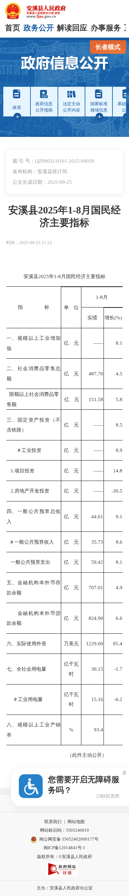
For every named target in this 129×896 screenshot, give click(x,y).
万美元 (71, 643)
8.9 (119, 450)
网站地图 (76, 821)
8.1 (119, 343)
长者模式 (107, 47)
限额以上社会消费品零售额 (33, 399)
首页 (12, 28)
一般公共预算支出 (28, 562)
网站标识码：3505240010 (64, 830)
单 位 (71, 307)
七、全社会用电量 (26, 669)
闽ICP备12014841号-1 (64, 847)
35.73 (97, 542)
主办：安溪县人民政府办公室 (65, 887)
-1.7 (118, 669)
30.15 (97, 669)
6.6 (119, 618)
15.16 (97, 699)
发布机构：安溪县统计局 (40, 171)
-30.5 (116, 491)
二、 (12, 368)
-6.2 (118, 699)
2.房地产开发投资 (28, 491)
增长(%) (113, 317)
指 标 (33, 307)
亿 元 (71, 343)
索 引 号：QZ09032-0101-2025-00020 (53, 161)
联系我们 (53, 821)
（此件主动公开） (64, 755)
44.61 (97, 516)
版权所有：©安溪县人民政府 (64, 856)
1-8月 (102, 297)
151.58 (96, 399)
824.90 (96, 618)
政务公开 (38, 28)
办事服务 (106, 28)
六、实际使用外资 (26, 643)
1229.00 (94, 643)
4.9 (119, 587)
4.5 (119, 373)
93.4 (98, 729)
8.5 (119, 425)
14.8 (117, 470)
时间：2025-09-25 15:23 (29, 242)
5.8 (119, 399)
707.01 (96, 587)
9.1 (119, 516)
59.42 (97, 562)
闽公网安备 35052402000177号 (69, 839)
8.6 (119, 542)
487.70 (96, 373)
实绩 (92, 317)
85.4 (117, 643)
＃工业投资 (24, 450)
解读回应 (72, 28)
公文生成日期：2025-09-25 (42, 182)
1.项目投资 (20, 470)
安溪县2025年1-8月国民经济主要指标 (64, 216)
